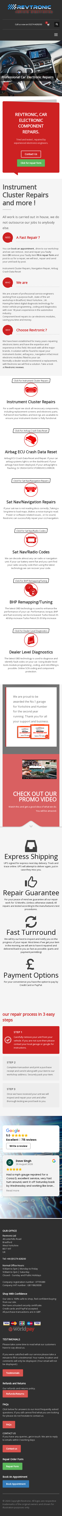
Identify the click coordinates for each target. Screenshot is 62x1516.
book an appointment (22, 248)
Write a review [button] (18, 1146)
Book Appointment (15, 1483)
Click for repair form (31, 162)
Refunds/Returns (15, 1393)
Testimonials (12, 1372)
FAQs (9, 1424)
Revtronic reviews (14, 367)
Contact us (11, 1448)
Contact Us (31, 154)
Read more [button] (12, 1190)
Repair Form (12, 1466)
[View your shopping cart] (48, 24)
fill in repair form (45, 255)
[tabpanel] (31, 68)
